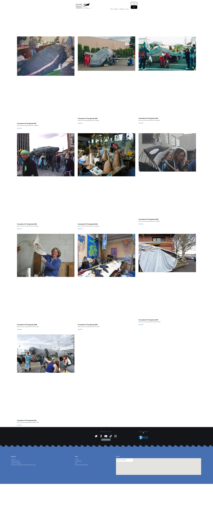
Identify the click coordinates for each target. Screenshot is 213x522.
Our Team (77, 459)
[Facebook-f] (101, 436)
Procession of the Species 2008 (27, 325)
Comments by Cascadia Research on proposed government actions (23, 464)
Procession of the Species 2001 (148, 118)
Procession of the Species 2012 (26, 420)
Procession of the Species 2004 (88, 224)
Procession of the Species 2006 (148, 219)
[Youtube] (106, 436)
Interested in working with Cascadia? (81, 464)
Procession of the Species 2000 (88, 118)
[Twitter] (96, 436)
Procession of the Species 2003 (27, 224)
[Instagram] (115, 436)
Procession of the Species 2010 (148, 320)
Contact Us (13, 459)
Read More (19, 128)
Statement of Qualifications (16, 462)
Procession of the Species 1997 (26, 123)
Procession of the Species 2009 (88, 325)
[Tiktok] (110, 436)
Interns (76, 462)
